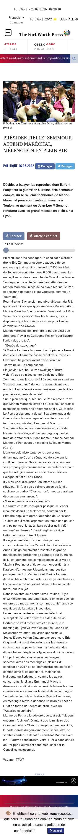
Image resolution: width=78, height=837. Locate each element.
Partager (46, 166)
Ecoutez (15, 236)
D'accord (56, 830)
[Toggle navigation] (8, 32)
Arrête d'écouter (45, 236)
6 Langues (17, 22)
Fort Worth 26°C (41, 19)
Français (15, 18)
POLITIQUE (10, 165)
